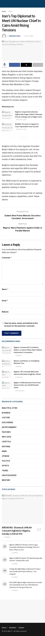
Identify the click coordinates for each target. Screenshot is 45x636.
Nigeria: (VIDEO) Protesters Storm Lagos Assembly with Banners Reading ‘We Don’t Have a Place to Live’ (24, 547)
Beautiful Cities (9, 408)
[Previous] (20, 138)
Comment (7, 257)
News (10, 11)
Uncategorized (9, 475)
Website (5, 312)
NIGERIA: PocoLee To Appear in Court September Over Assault (27, 125)
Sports (5, 466)
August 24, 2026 (21, 119)
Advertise (12, 628)
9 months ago (19, 391)
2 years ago (19, 377)
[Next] (25, 138)
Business (6, 413)
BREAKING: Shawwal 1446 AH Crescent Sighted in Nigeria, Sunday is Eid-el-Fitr (17, 530)
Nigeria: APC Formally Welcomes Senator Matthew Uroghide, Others (27, 372)
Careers (21, 628)
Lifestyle (6, 442)
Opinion (5, 456)
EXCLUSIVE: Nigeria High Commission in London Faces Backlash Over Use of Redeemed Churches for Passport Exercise (25, 584)
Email (5, 300)
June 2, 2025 (28, 36)
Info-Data (6, 437)
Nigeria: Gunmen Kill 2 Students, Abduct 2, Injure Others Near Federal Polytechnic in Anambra (28, 349)
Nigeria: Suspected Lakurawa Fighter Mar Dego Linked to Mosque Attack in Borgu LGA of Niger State (28, 114)
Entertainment (9, 427)
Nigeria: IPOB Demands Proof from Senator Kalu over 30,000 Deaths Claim (27, 385)
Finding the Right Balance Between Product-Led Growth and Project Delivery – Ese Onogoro (25, 571)
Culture (6, 418)
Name (5, 289)
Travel (5, 471)
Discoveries (7, 422)
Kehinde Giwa (14, 36)
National (6, 447)
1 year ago (18, 355)
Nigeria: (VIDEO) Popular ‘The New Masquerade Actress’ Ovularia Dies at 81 (25, 559)
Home (4, 11)
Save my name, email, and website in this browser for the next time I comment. (21, 324)
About (4, 628)
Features (6, 432)
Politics (6, 461)
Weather (6, 480)
